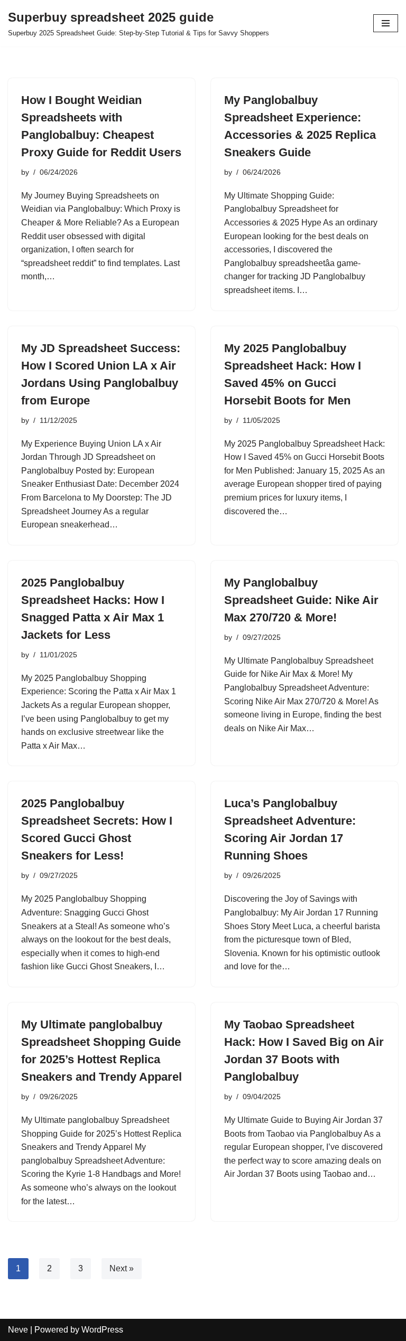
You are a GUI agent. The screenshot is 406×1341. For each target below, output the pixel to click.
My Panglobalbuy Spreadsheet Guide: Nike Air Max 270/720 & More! (301, 600)
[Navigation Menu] (385, 23)
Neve (18, 1329)
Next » (121, 1268)
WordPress (102, 1329)
